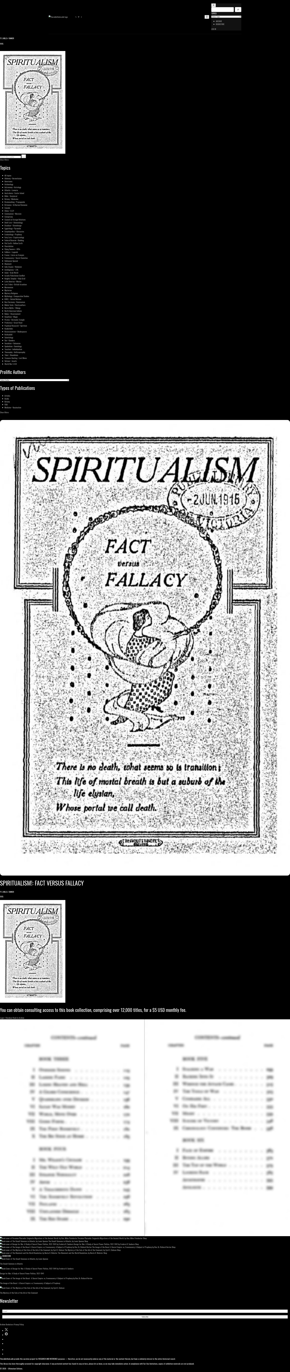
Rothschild (8, 334)
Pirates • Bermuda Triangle (15, 319)
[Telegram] (9, 49)
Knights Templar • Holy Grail (15, 278)
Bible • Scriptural (11, 196)
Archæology (9, 184)
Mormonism (9, 287)
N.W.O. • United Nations (13, 299)
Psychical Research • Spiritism (16, 325)
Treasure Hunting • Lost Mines (16, 358)
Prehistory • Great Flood (13, 322)
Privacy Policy (19, 1324)
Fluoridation (9, 246)
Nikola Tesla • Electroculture (15, 305)
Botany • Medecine (11, 199)
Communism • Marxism (13, 213)
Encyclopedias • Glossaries (14, 231)
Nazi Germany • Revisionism (15, 302)
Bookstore (9, 1324)
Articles (7, 395)
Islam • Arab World (11, 272)
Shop (145, 1238)
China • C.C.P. (9, 210)
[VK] (6, 49)
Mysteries (8, 290)
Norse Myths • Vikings (13, 308)
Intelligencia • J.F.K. (11, 269)
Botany (7, 401)
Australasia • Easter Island (14, 193)
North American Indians (13, 310)
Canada (7, 207)
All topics (8, 175)
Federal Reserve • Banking (14, 240)
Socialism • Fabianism (13, 343)
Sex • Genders (10, 340)
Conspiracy (9, 216)
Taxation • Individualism (13, 349)
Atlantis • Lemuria (11, 190)
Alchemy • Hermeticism (13, 178)
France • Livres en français (14, 255)
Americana (8, 181)
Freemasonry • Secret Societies (16, 258)
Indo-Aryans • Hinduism (13, 266)
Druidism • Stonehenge (13, 225)
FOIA (6, 404)
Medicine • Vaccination (13, 407)
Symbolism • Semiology (13, 346)
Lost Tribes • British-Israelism (16, 284)
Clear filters (4, 159)
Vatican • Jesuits (11, 361)
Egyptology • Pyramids (13, 228)
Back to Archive (18, 1017)
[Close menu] (213, 5)
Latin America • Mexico (13, 281)
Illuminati (8, 263)
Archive (2, 1324)
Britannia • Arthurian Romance (16, 204)
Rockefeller (9, 328)
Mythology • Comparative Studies (17, 296)
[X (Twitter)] (4, 49)
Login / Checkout (6, 1017)
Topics (213, 13)
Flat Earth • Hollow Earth (14, 243)
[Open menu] (207, 17)
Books (7, 398)
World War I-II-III (11, 364)
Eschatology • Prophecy (13, 234)
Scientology (9, 337)
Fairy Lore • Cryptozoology (14, 237)
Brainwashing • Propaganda (15, 202)
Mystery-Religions (11, 293)
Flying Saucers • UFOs (12, 249)
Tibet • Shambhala (11, 355)
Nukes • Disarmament (13, 313)
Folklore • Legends (11, 252)
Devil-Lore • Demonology (14, 222)
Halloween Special (11, 260)
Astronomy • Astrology (13, 187)
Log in (213, 29)
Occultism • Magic (11, 316)
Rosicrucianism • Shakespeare (16, 331)
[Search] (238, 9)
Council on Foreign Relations (15, 219)
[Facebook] (1, 49)
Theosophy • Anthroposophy (15, 352)
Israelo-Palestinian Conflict (15, 275)
